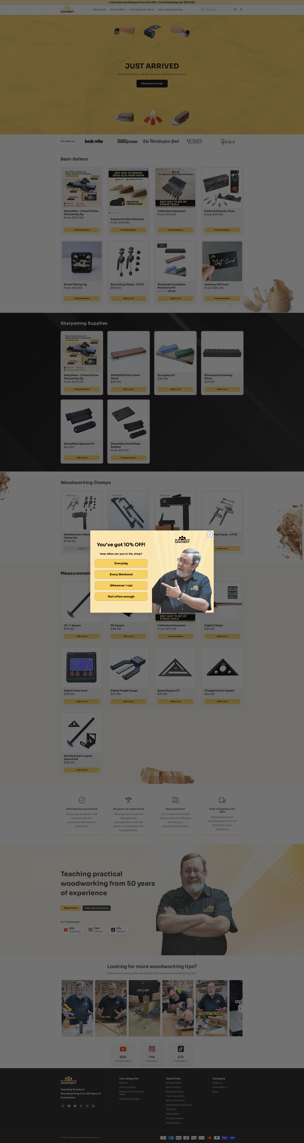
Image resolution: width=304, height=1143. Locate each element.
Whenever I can (121, 585)
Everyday (121, 563)
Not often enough (121, 596)
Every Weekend (121, 574)
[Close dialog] (209, 534)
